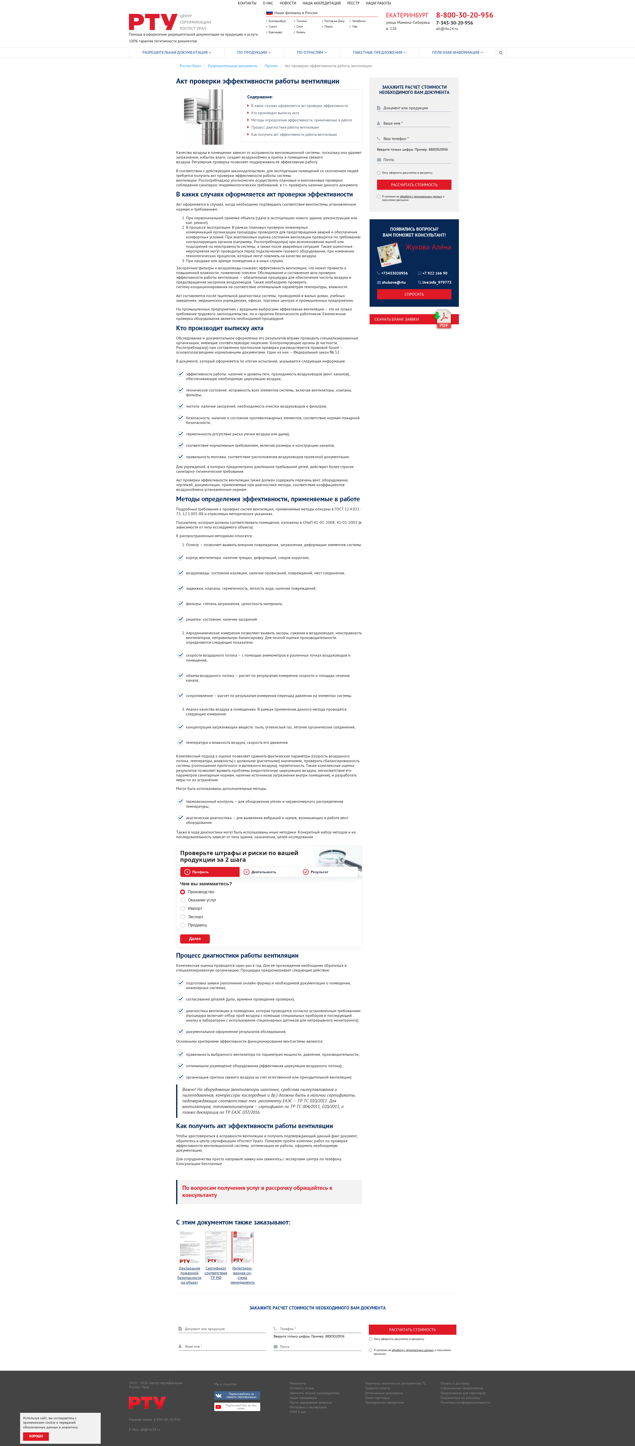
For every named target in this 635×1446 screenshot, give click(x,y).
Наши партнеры (377, 1397)
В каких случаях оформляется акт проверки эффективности (299, 105)
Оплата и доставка (455, 1383)
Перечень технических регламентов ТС (395, 1383)
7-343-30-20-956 (454, 23)
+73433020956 (394, 273)
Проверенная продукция (384, 1402)
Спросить (414, 294)
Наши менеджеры (303, 1397)
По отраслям (310, 52)
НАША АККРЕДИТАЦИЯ (322, 3)
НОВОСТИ (288, 3)
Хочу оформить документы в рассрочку (407, 172)
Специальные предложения (462, 1388)
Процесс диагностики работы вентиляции (285, 127)
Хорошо (36, 1436)
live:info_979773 (436, 282)
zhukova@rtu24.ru (398, 282)
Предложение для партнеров (463, 1393)
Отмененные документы (384, 1393)
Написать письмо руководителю (315, 1393)
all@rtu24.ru (447, 28)
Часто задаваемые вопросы (311, 1402)
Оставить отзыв (302, 1388)
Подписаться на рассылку (460, 1397)
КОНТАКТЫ (247, 3)
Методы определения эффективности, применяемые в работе (301, 120)
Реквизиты (298, 1383)
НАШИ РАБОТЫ (378, 3)
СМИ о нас (298, 1412)
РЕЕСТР (353, 3)
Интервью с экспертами (308, 1407)
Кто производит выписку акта (275, 113)
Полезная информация (456, 52)
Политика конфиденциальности (465, 1402)
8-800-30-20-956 (464, 15)
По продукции (252, 52)
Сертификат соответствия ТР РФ (216, 1273)
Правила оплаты (377, 1388)
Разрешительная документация (175, 52)
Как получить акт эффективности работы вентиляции (294, 134)
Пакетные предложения (378, 52)
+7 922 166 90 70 (437, 273)
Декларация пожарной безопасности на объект (189, 1275)
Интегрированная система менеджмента (242, 1275)
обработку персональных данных (421, 196)
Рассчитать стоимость (414, 184)
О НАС (268, 3)
